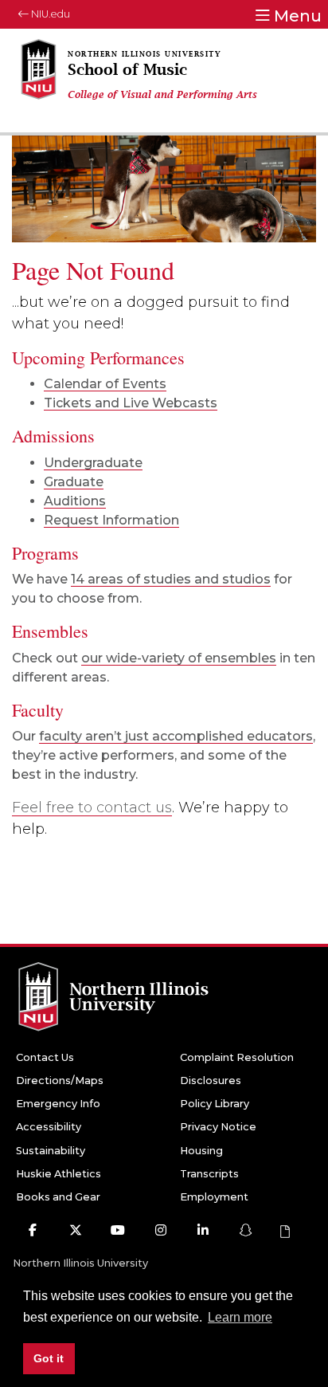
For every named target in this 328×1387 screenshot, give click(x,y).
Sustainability (50, 1151)
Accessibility (48, 1127)
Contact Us (45, 1057)
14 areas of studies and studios (171, 579)
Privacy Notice (218, 1127)
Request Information (111, 520)
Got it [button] (48, 1358)
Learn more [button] (240, 1317)
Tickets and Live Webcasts (130, 403)
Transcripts (209, 1174)
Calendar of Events (105, 383)
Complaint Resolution (237, 1057)
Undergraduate (93, 462)
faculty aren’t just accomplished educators (176, 736)
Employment (214, 1197)
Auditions (75, 501)
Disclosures (210, 1080)
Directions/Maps (59, 1080)
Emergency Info (58, 1104)
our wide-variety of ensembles (178, 658)
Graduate (73, 481)
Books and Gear (58, 1197)
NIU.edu (49, 14)
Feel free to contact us (92, 807)
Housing (201, 1151)
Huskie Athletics (58, 1174)
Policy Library (214, 1104)
